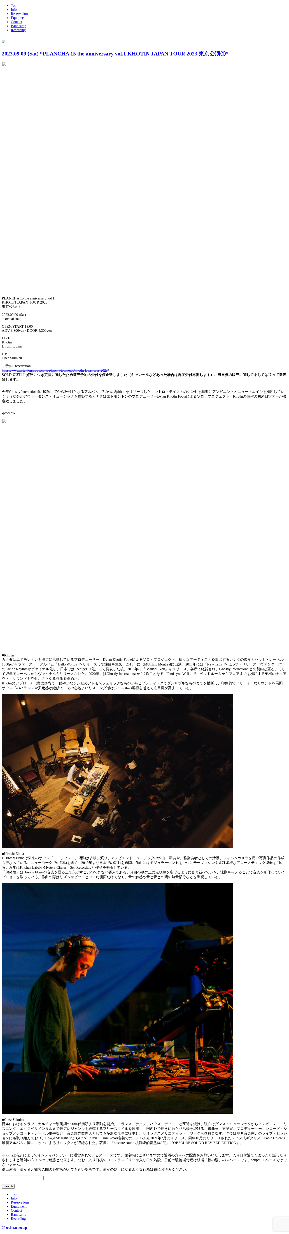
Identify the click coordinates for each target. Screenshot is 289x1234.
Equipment (18, 18)
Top (13, 5)
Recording (18, 30)
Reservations (20, 14)
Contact (16, 22)
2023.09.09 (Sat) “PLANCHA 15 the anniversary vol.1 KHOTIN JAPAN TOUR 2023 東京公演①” (115, 54)
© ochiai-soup (14, 1227)
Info (14, 10)
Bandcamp (18, 26)
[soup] (3, 41)
